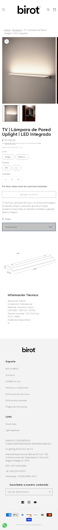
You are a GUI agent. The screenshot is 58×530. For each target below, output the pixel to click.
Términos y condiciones (17, 387)
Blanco (22, 157)
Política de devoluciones (18, 394)
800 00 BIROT (12, 369)
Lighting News (12, 430)
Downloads (11, 424)
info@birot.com (13, 381)
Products (17, 30)
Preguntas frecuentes (16, 406)
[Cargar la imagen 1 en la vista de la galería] (11, 113)
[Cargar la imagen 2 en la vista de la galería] (29, 113)
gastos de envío (10, 143)
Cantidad (6, 174)
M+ (6, 168)
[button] (3, 10)
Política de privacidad (16, 400)
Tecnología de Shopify (35, 524)
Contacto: (10, 375)
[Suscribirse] (49, 492)
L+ (16, 168)
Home (7, 30)
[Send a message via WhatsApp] (4, 525)
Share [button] (8, 219)
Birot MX (25, 524)
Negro (8, 157)
